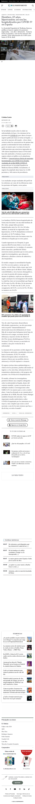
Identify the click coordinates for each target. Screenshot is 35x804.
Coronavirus (6, 413)
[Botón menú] (2, 5)
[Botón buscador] (33, 5)
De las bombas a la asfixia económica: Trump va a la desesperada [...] (16, 552)
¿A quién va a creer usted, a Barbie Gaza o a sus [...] (19, 566)
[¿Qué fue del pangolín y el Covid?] (6, 445)
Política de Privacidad (10, 793)
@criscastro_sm (6, 120)
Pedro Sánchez (6, 736)
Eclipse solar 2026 (7, 726)
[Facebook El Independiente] (10, 789)
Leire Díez (4, 741)
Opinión (3, 9)
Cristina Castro (7, 117)
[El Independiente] (17, 6)
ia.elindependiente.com (9, 768)
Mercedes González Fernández (10, 744)
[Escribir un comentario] (16, 126)
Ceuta (17, 1)
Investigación (20, 14)
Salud (27, 14)
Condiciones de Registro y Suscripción (12, 796)
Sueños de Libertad (24, 1)
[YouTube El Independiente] (15, 789)
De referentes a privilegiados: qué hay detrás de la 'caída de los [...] (19, 545)
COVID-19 (13, 135)
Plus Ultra (4, 731)
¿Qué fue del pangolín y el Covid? (20, 443)
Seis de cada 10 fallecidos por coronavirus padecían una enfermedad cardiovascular (15, 212)
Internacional (27, 9)
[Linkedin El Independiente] (24, 789)
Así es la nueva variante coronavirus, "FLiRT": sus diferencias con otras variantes (21, 463)
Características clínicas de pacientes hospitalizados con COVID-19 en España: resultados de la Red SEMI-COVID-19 (17, 160)
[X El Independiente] (6, 789)
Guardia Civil (5, 739)
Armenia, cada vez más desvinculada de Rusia (20, 572)
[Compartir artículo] (3, 126)
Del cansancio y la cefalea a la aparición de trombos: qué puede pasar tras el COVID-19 (16, 315)
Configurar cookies (17, 798)
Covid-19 (14, 413)
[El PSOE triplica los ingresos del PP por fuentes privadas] (6, 437)
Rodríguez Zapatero (7, 734)
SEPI (3, 729)
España (10, 9)
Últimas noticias (12, 1)
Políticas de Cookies (27, 796)
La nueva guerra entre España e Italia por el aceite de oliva (20, 559)
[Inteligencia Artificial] (9, 765)
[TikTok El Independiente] (29, 789)
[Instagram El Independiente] (19, 789)
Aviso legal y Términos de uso (23, 793)
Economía (17, 9)
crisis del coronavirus (25, 413)
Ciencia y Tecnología (8, 14)
